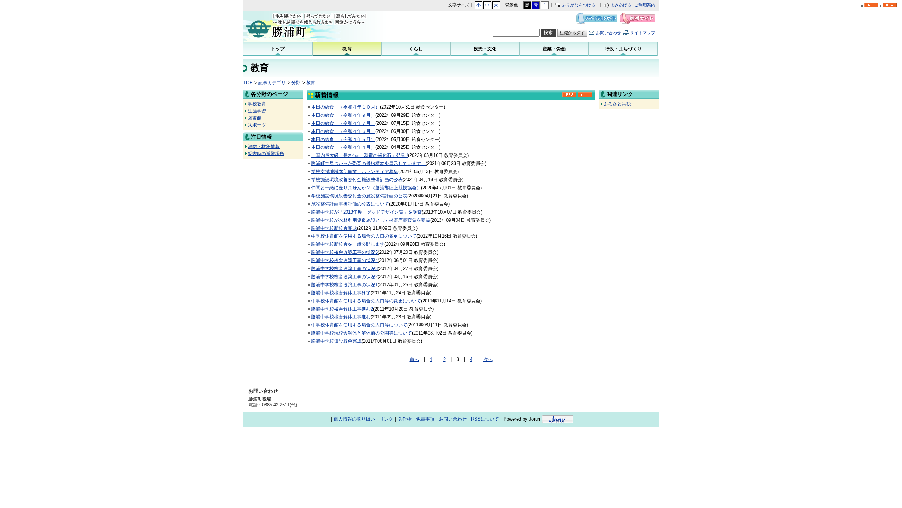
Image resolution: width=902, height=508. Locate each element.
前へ (414, 359)
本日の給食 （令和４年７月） (343, 123)
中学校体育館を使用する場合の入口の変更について (363, 236)
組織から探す (572, 32)
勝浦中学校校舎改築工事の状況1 (344, 284)
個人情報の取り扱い (354, 419)
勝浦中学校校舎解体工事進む (341, 316)
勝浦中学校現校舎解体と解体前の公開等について (361, 333)
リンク (386, 419)
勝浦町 (313, 26)
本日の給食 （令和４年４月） (343, 147)
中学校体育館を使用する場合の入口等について (359, 325)
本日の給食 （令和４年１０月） (345, 107)
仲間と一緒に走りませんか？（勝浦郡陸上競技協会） (366, 187)
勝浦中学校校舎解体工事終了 (341, 292)
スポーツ (257, 125)
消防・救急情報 (264, 146)
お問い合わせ (608, 32)
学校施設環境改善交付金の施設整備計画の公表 (359, 195)
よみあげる (620, 4)
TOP (248, 82)
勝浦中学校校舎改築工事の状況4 (344, 260)
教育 (310, 82)
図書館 (254, 118)
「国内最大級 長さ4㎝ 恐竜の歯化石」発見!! (359, 155)
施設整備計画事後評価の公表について (350, 204)
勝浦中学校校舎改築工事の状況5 (344, 252)
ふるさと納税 (617, 103)
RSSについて (485, 419)
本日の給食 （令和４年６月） (343, 131)
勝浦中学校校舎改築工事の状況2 (344, 276)
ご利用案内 (644, 4)
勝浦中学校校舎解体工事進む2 (342, 309)
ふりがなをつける (578, 4)
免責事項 (425, 419)
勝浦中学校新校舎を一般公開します (347, 244)
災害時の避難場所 (266, 153)
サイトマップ (642, 32)
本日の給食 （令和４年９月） (343, 115)
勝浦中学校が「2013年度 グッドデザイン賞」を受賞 (366, 212)
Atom (585, 97)
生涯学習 (257, 111)
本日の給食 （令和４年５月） (343, 139)
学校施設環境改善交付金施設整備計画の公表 (357, 179)
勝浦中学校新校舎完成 (334, 228)
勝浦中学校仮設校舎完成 (336, 341)
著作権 (405, 419)
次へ (488, 359)
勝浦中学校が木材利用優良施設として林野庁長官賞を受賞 (370, 220)
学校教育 (257, 103)
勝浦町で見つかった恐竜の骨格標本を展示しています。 (368, 163)
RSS (569, 97)
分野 (296, 82)
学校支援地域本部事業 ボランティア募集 (354, 171)
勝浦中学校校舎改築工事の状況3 (344, 268)
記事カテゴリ (272, 82)
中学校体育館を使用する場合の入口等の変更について (366, 301)
